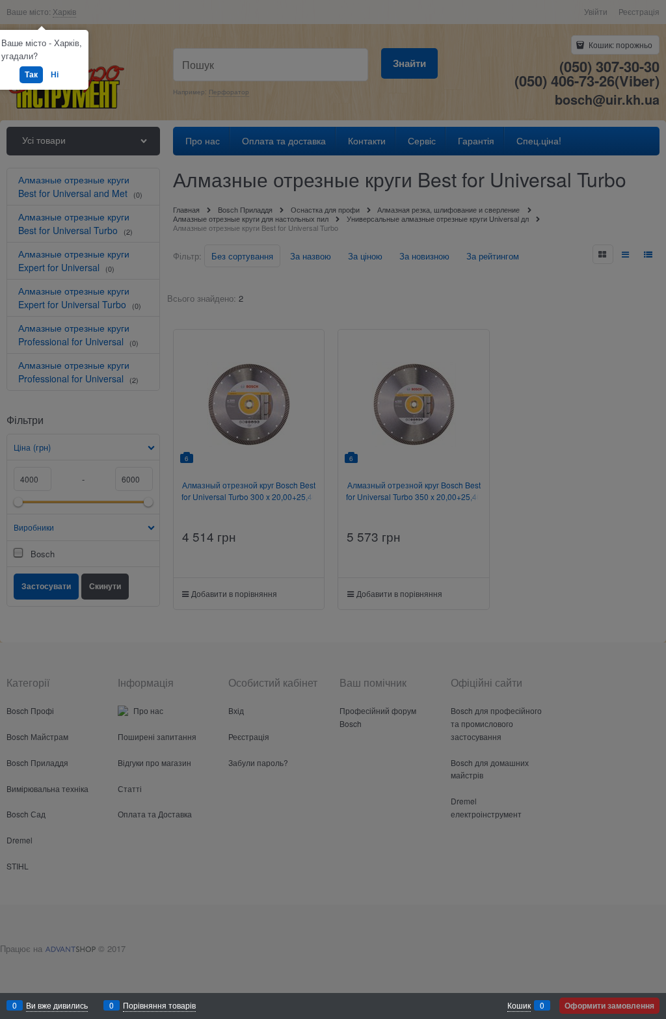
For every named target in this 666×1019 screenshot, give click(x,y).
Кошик (519, 1005)
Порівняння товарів (159, 1005)
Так (31, 74)
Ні (55, 74)
